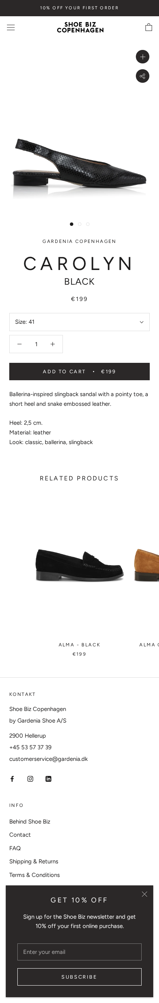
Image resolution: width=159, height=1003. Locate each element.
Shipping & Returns (33, 861)
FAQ (15, 848)
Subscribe (79, 977)
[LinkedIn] (48, 778)
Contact (20, 834)
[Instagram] (30, 778)
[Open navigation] (11, 27)
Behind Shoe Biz (29, 821)
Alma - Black (80, 645)
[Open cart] (148, 27)
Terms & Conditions (34, 874)
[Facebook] (12, 778)
